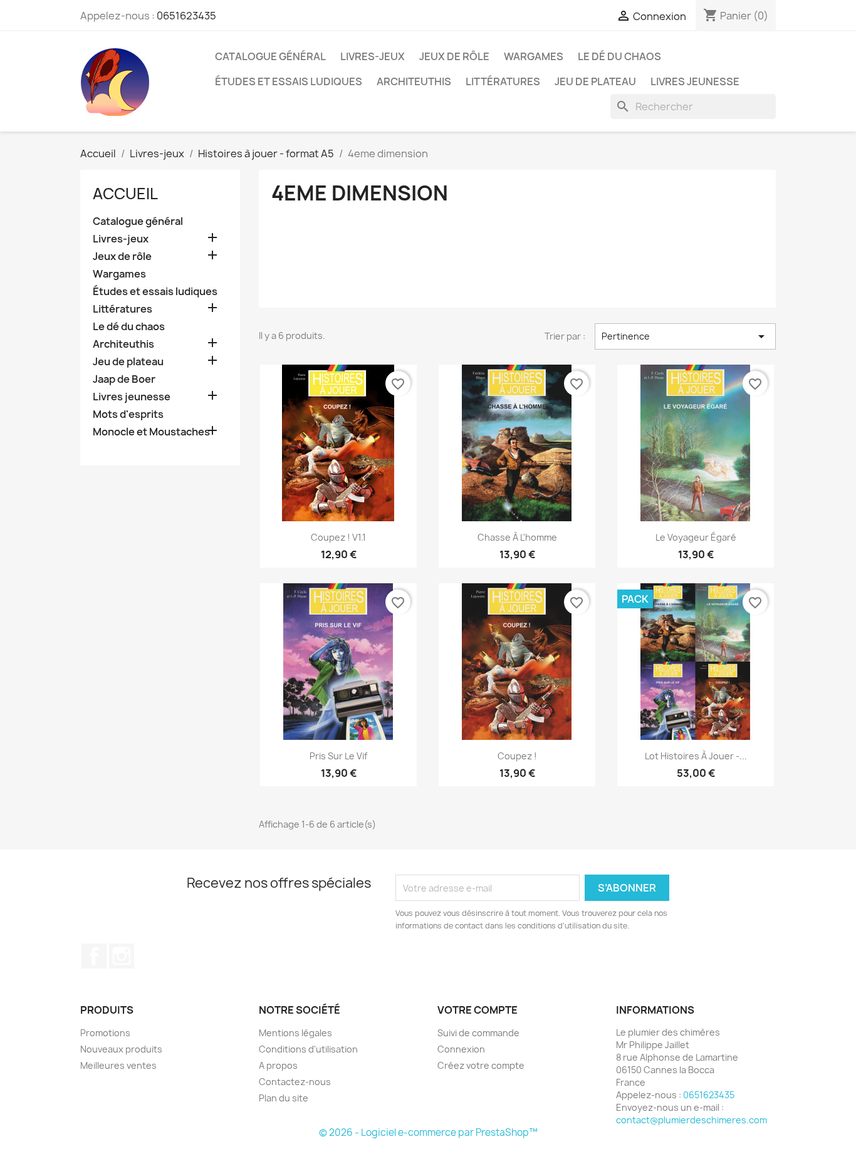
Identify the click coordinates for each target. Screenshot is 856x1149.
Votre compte (477, 1010)
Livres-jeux (372, 56)
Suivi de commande (478, 1033)
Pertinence (685, 336)
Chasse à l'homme (517, 537)
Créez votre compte (481, 1065)
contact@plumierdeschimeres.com (691, 1120)
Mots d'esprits (128, 414)
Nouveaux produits (121, 1049)
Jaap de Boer (124, 379)
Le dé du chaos (619, 56)
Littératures (503, 81)
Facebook (94, 956)
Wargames (533, 56)
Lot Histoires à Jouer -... (696, 756)
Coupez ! (517, 756)
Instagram (121, 956)
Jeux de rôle (454, 56)
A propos (278, 1065)
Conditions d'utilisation (308, 1049)
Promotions (105, 1033)
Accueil (125, 193)
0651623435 (186, 16)
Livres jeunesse (694, 81)
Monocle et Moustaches (151, 432)
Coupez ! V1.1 (338, 537)
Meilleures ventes (118, 1065)
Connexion (461, 1049)
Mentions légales (295, 1033)
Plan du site (283, 1098)
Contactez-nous (295, 1082)
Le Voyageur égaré (695, 537)
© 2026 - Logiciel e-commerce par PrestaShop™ (428, 1132)
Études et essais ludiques (288, 81)
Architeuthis (414, 81)
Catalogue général (270, 56)
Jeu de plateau (595, 81)
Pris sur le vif (338, 756)
